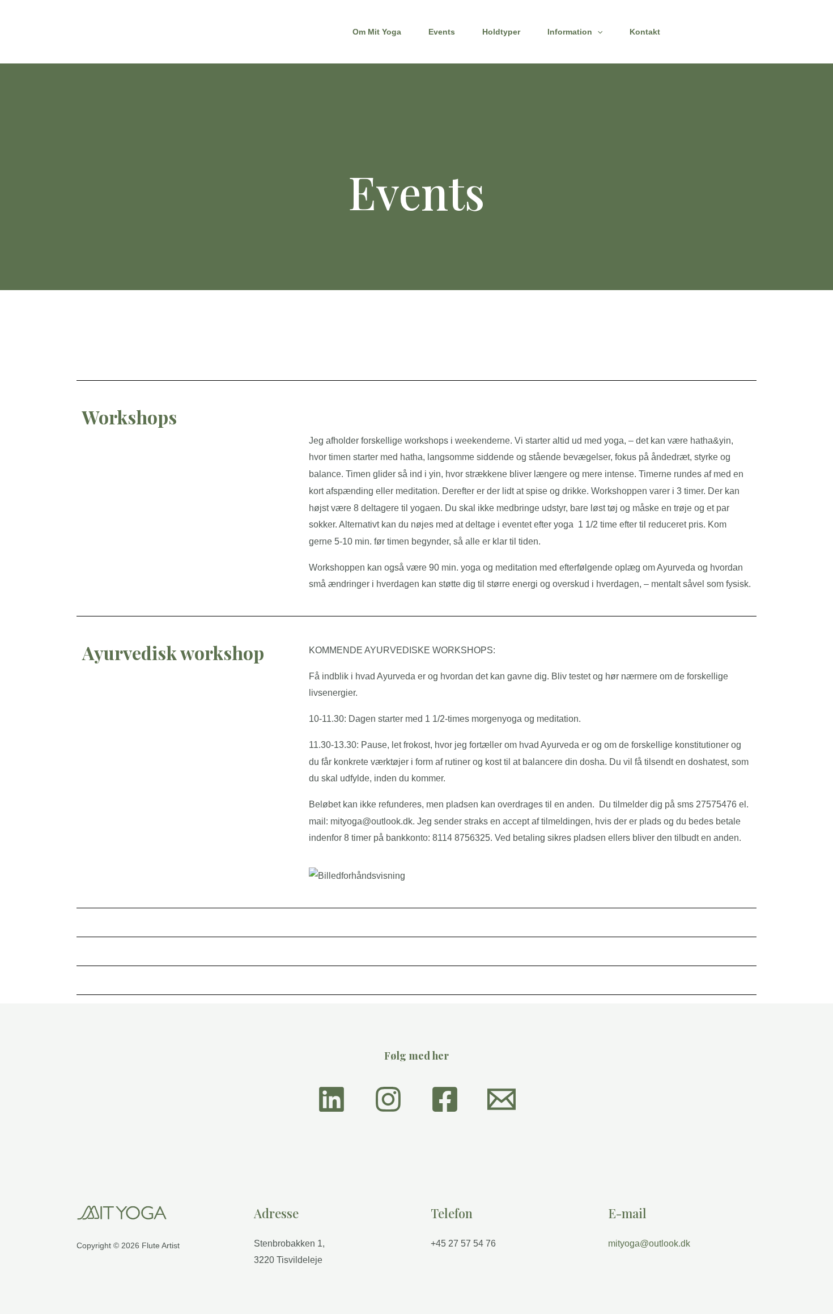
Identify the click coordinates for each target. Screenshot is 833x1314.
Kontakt (645, 31)
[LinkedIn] (331, 1099)
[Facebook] (445, 1099)
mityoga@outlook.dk (649, 1243)
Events (441, 31)
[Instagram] (388, 1099)
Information (569, 31)
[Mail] (501, 1099)
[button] (720, 31)
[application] (597, 31)
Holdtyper (501, 31)
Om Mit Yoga (376, 31)
